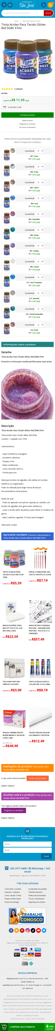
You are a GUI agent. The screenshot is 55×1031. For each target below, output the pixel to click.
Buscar (48, 13)
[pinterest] (22, 930)
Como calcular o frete (13, 895)
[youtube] (38, 930)
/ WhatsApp (35, 868)
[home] (27, 7)
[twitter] (44, 930)
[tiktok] (33, 930)
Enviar (46, 856)
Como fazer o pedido (13, 889)
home (16, 21)
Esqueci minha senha (13, 899)
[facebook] (11, 930)
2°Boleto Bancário (35, 892)
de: (4, 743)
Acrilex (4, 93)
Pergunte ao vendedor (13, 810)
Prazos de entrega (12, 902)
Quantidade (30, 151)
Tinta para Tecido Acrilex (31, 21)
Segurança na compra (36, 902)
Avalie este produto (37, 778)
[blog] (16, 930)
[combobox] (27, 13)
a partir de (7, 584)
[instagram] (27, 930)
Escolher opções (27, 115)
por (4, 637)
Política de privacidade (37, 895)
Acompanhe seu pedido (37, 889)
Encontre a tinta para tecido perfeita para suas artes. (26, 361)
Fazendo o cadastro (12, 892)
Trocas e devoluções (36, 899)
